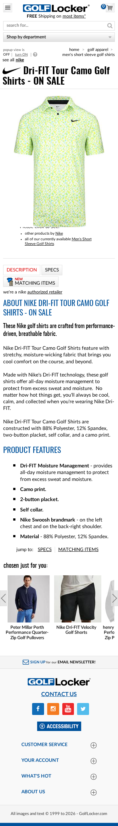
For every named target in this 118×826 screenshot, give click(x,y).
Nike (59, 233)
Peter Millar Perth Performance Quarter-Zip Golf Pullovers (27, 632)
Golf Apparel (97, 50)
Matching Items (78, 549)
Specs (45, 549)
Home (74, 50)
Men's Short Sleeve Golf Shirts (88, 55)
